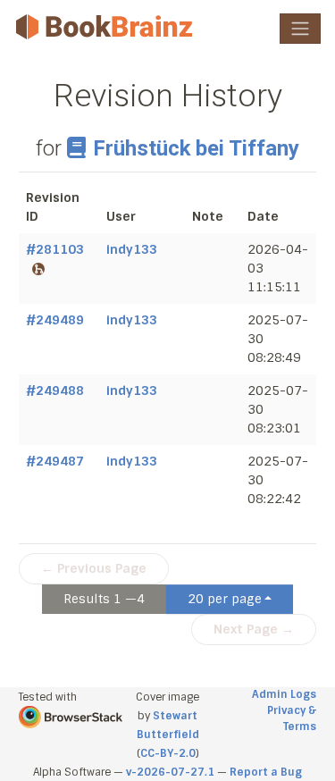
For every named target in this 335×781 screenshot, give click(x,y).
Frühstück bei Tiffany (195, 148)
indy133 (131, 249)
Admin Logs (284, 694)
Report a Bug (266, 772)
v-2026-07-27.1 (170, 772)
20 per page (225, 599)
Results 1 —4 (104, 599)
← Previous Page (94, 568)
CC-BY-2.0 (168, 753)
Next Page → (254, 629)
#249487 (55, 461)
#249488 (55, 390)
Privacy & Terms (291, 718)
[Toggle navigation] (300, 28)
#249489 (55, 320)
